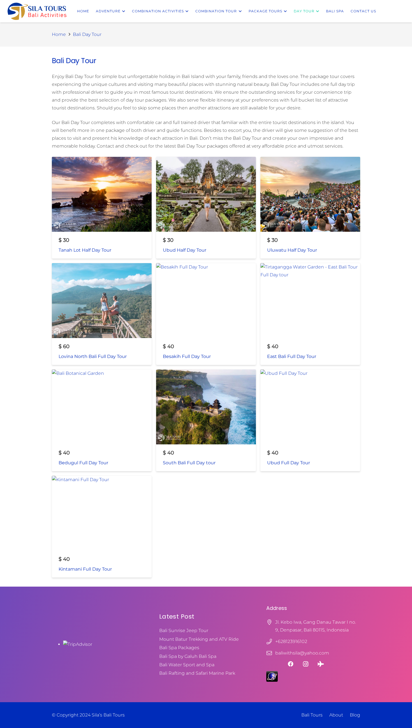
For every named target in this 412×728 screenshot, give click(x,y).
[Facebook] (291, 664)
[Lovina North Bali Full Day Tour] (102, 314)
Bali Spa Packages (179, 647)
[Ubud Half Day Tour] (206, 208)
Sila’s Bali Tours (108, 715)
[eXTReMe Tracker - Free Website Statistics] (272, 680)
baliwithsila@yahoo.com (302, 653)
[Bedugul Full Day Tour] (102, 420)
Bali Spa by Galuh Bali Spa (187, 656)
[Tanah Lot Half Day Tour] (102, 208)
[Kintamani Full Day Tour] (102, 527)
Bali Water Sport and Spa (186, 664)
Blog (355, 715)
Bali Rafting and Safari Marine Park (197, 673)
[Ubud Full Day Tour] (310, 420)
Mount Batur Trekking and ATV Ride (199, 639)
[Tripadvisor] (321, 664)
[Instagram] (306, 664)
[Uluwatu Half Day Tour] (310, 208)
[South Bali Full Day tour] (206, 420)
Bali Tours (312, 715)
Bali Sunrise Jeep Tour (183, 630)
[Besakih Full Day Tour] (206, 314)
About (336, 715)
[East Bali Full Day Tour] (310, 314)
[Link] (37, 11)
